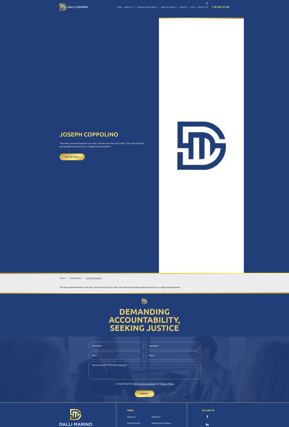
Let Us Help (72, 157)
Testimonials (75, 278)
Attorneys (156, 417)
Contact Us (202, 7)
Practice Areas (168, 7)
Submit (144, 394)
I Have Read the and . (145, 384)
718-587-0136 (220, 7)
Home (119, 7)
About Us (128, 7)
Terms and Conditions (144, 384)
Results (183, 7)
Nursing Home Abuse (147, 7)
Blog (193, 7)
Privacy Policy (167, 384)
